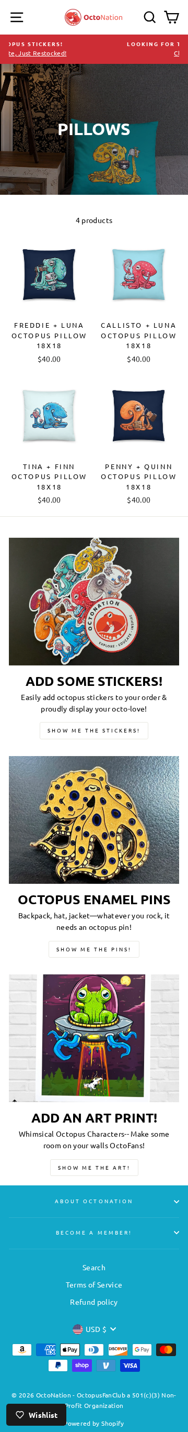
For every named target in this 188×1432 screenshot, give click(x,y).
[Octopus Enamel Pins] (94, 820)
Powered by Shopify (94, 1423)
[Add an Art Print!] (94, 1038)
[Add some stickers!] (94, 602)
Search (94, 1267)
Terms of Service (94, 1284)
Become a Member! (94, 1232)
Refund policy (94, 1301)
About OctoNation (94, 1201)
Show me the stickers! (94, 730)
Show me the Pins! (94, 949)
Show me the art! (94, 1167)
